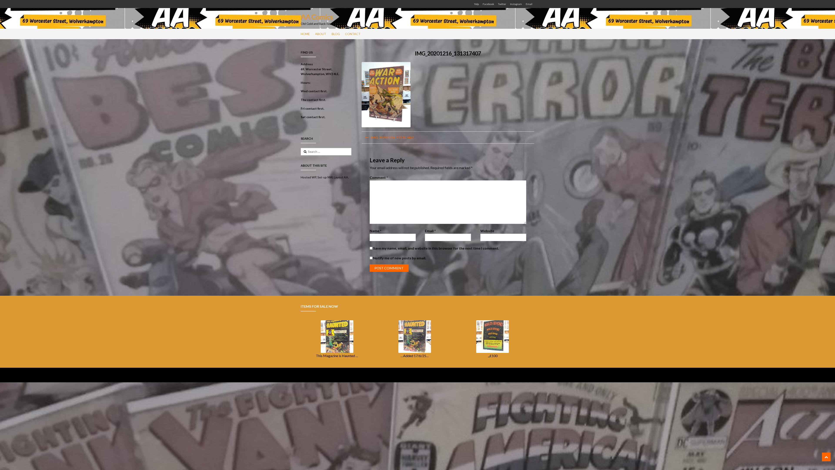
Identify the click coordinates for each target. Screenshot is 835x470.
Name (375, 231)
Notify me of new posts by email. (399, 258)
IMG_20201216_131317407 (392, 137)
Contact (353, 34)
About (320, 34)
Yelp (476, 4)
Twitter (502, 4)
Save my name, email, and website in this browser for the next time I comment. (436, 248)
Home (305, 34)
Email (529, 4)
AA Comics (317, 17)
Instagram (516, 4)
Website (487, 231)
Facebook (488, 4)
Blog (336, 34)
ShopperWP (354, 375)
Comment (379, 177)
